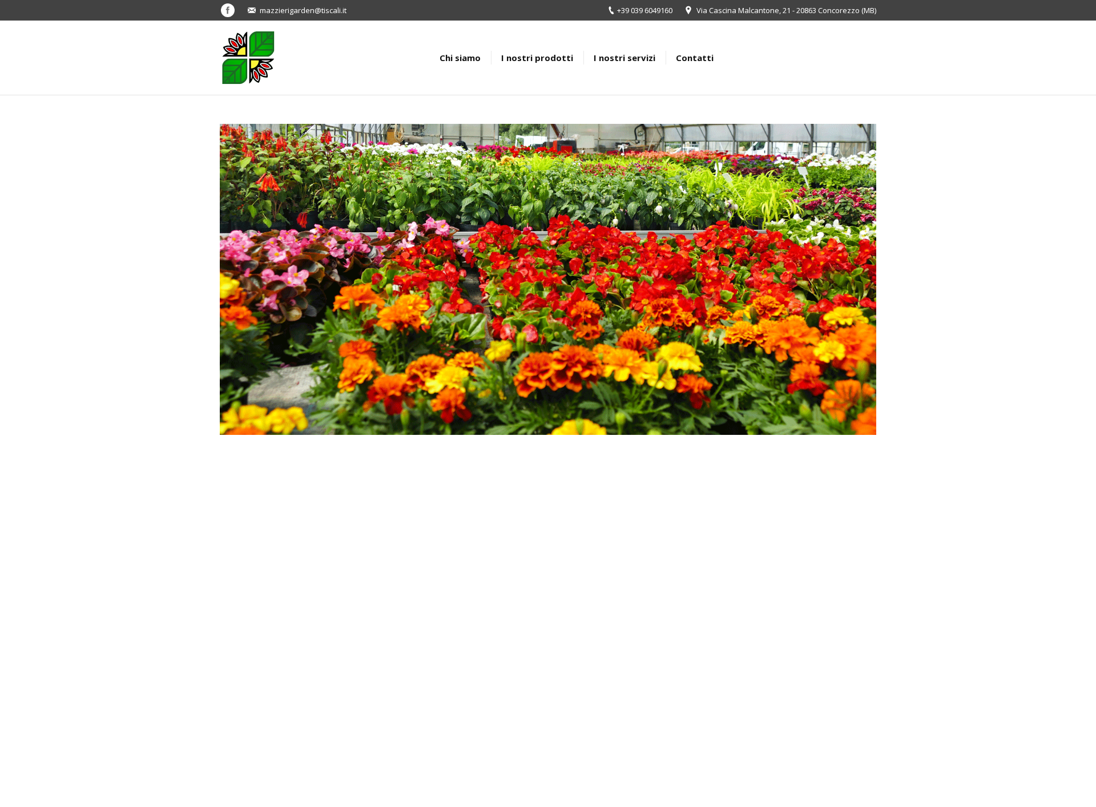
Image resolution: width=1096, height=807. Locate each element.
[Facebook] (228, 10)
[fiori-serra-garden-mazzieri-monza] (548, 279)
